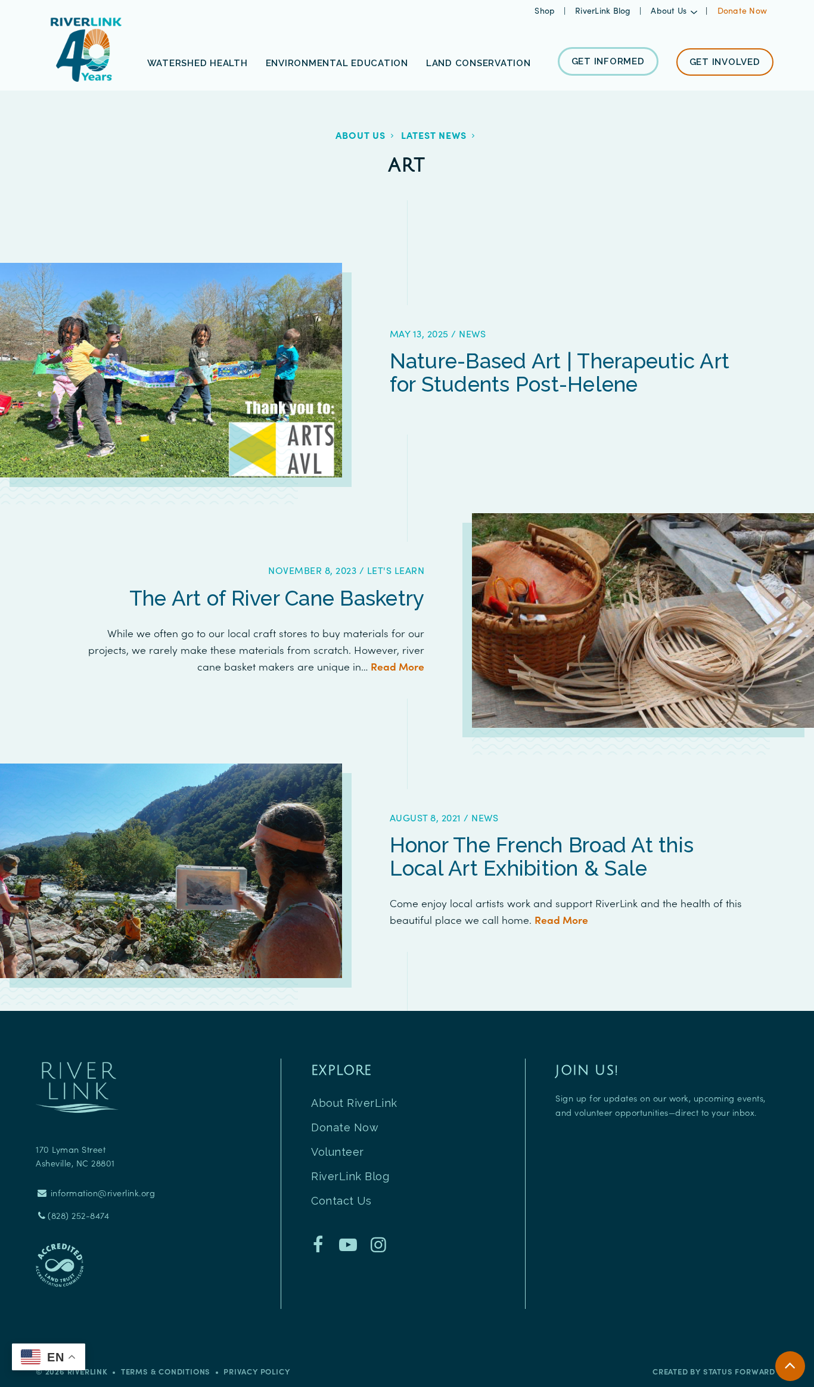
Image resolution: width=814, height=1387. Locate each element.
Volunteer (337, 1152)
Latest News (434, 134)
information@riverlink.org (101, 1193)
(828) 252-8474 (78, 1215)
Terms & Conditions (165, 1371)
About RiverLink (354, 1103)
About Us (360, 134)
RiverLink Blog (604, 10)
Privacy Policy (256, 1371)
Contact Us (341, 1200)
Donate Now (742, 10)
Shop (546, 10)
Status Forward (739, 1371)
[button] (674, 10)
